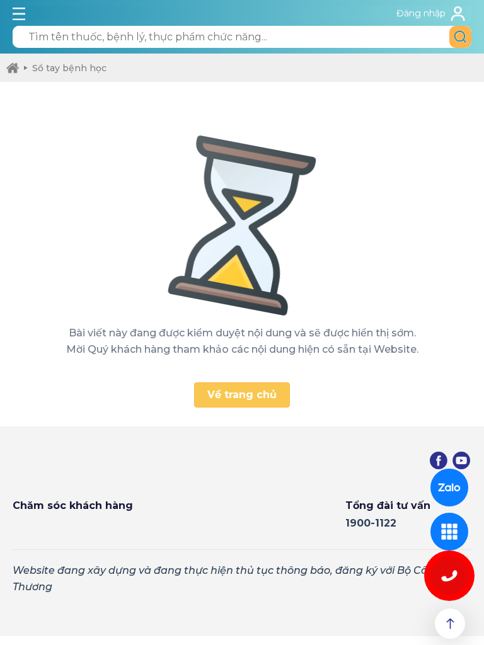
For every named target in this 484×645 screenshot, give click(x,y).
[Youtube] (461, 460)
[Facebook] (438, 460)
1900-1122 (370, 523)
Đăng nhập (421, 13)
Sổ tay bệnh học (69, 68)
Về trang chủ (242, 395)
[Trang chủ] (12, 68)
